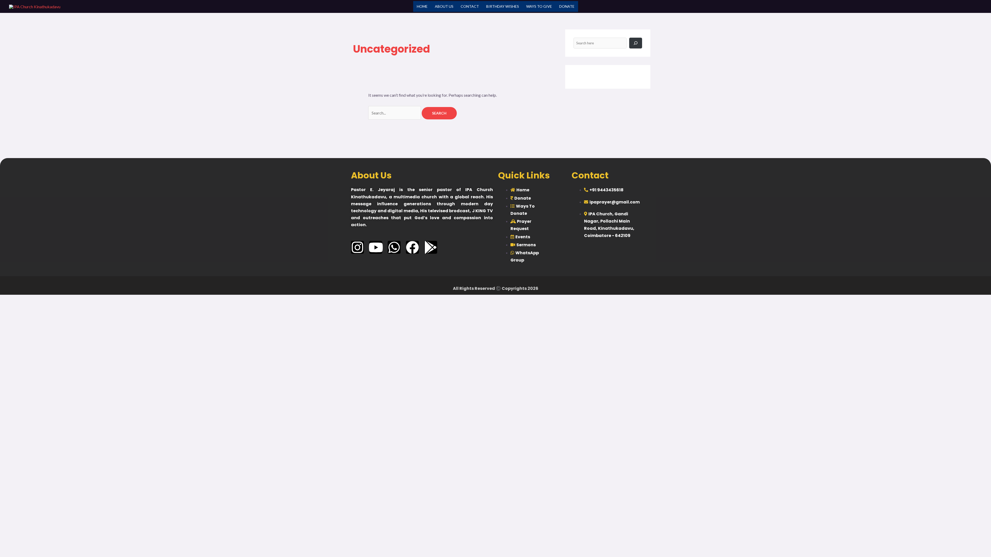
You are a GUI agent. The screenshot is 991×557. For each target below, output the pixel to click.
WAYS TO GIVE (539, 6)
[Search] (635, 43)
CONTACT (470, 6)
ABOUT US (444, 6)
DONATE (566, 6)
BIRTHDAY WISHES (502, 6)
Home (422, 6)
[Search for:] (395, 112)
